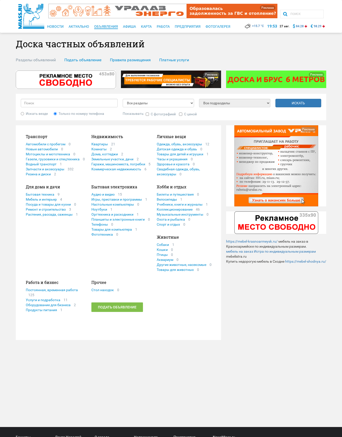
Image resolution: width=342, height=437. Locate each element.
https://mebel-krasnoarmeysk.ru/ (252, 241)
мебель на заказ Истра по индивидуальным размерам (271, 251)
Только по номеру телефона (81, 114)
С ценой (190, 114)
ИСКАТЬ (298, 103)
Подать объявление (117, 307)
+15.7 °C (258, 26)
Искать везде (37, 114)
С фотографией (163, 114)
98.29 (317, 26)
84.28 (300, 26)
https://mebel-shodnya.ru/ (305, 261)
